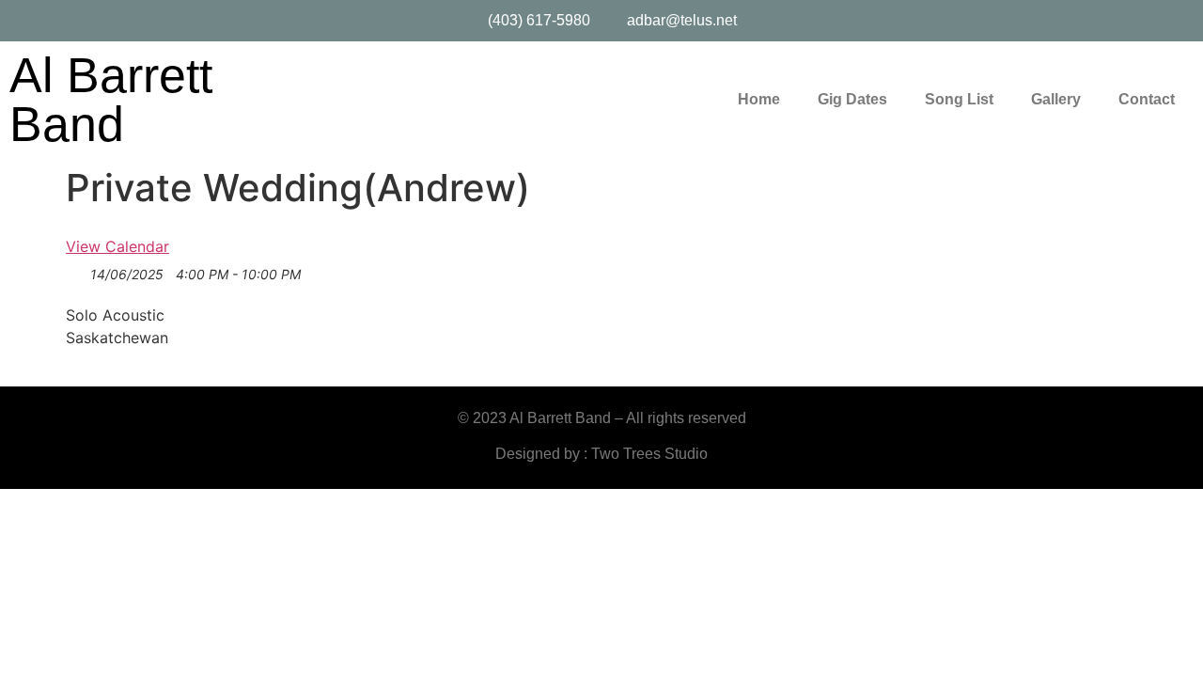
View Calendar (117, 246)
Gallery (1056, 99)
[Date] (76, 275)
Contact (1146, 99)
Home (759, 99)
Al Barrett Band (110, 99)
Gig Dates (852, 99)
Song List (959, 99)
